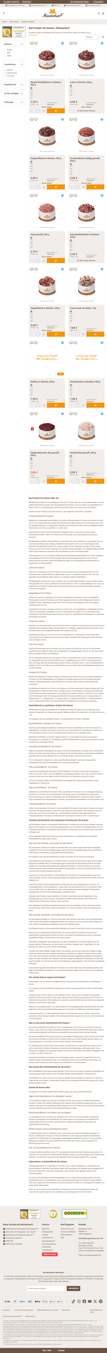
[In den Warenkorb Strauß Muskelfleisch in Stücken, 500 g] (56, 110)
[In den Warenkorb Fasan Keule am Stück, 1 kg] (95, 334)
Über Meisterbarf (48, 1241)
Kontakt (61, 1350)
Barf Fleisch (14, 22)
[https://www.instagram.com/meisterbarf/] (79, 1301)
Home (5, 22)
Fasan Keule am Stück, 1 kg (83, 308)
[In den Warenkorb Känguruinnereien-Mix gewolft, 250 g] (56, 481)
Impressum (6, 1310)
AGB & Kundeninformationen (23, 1310)
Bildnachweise (30, 1316)
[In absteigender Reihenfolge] (103, 37)
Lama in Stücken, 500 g (81, 82)
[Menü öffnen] (4, 13)
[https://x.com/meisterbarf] (95, 1301)
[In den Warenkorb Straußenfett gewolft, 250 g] (95, 481)
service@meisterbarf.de (92, 1255)
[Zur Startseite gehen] (53, 13)
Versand (45, 1235)
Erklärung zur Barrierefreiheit (12, 1316)
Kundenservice (47, 1238)
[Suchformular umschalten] (99, 13)
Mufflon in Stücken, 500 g (42, 381)
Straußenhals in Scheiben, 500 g (85, 381)
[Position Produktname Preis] (93, 37)
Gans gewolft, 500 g (40, 234)
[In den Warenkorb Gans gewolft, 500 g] (56, 260)
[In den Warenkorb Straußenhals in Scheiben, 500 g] (95, 405)
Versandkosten (50, 104)
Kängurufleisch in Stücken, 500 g (46, 158)
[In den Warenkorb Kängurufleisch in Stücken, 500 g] (56, 186)
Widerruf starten (50, 1254)
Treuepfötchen (47, 1250)
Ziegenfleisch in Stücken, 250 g (45, 308)
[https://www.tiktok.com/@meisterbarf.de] (73, 1301)
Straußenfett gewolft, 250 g (83, 452)
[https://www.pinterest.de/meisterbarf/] (101, 1301)
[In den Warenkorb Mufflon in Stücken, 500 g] (56, 405)
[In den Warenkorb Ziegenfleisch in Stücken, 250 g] (56, 334)
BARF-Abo (9, 1241)
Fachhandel (46, 1247)
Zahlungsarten (47, 1232)
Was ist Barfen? (66, 1235)
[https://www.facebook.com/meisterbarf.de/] (84, 1301)
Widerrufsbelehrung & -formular (47, 1310)
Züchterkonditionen (49, 1244)
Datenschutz (66, 1310)
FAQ (62, 1238)
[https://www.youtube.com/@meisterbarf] (90, 1301)
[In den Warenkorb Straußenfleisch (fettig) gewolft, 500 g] (95, 186)
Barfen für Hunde (67, 1229)
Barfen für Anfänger (68, 1232)
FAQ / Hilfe (46, 1350)
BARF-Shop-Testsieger (14, 1244)
